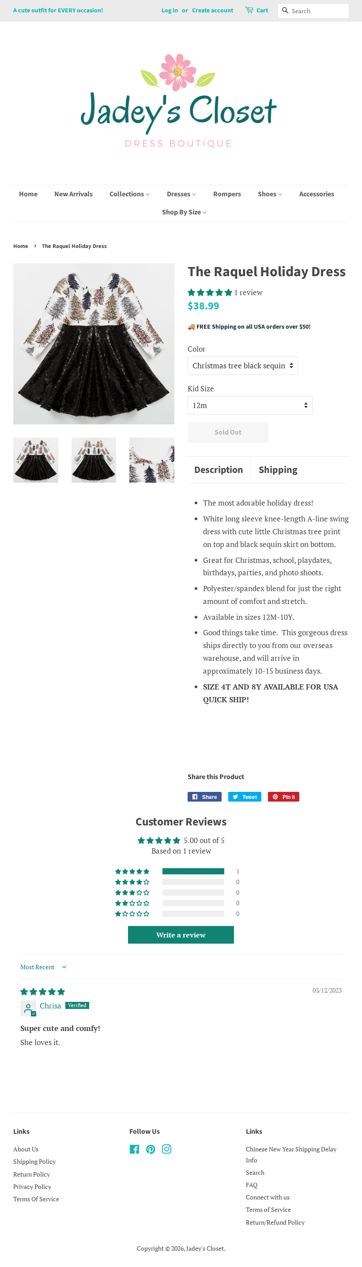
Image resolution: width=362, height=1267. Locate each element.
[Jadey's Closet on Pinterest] (150, 1151)
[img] (42, 991)
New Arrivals (73, 194)
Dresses (179, 194)
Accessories (316, 194)
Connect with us (268, 1197)
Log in (170, 10)
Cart (262, 10)
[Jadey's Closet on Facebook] (134, 1151)
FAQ (251, 1185)
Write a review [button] (181, 935)
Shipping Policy (34, 1161)
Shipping (278, 470)
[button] (211, 292)
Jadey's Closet (205, 1248)
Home (28, 194)
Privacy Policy (32, 1186)
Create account (212, 10)
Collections (127, 194)
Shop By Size (182, 212)
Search (255, 1172)
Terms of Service (268, 1209)
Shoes (268, 194)
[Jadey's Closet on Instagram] (166, 1151)
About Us (25, 1149)
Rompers (227, 194)
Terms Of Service (36, 1199)
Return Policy (31, 1174)
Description (218, 470)
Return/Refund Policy (275, 1222)
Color (197, 349)
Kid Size (201, 388)
